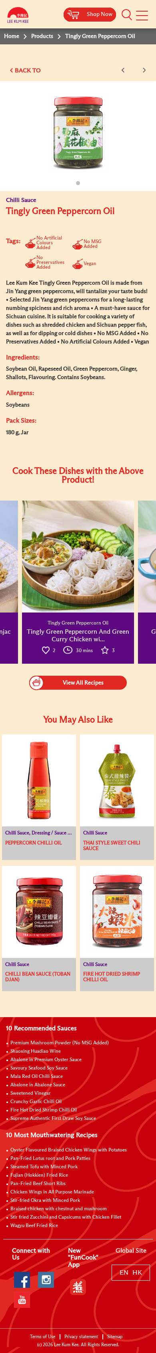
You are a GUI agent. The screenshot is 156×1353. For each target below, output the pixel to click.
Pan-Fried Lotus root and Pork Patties (50, 1158)
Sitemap (114, 1337)
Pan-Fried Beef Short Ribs (38, 1183)
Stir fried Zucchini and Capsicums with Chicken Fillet (65, 1217)
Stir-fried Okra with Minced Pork (45, 1200)
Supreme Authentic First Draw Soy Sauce (53, 1118)
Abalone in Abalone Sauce (37, 1085)
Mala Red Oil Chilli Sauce (36, 1076)
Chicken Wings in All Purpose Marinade (52, 1192)
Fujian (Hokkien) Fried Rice (39, 1175)
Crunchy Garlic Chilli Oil (36, 1102)
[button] (127, 14)
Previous (124, 70)
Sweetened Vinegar (30, 1093)
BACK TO (28, 71)
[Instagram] (46, 1280)
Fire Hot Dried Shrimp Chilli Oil (43, 1110)
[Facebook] (22, 1280)
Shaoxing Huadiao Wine (35, 1051)
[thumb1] (78, 557)
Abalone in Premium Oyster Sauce (46, 1060)
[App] (78, 1287)
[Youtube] (22, 1300)
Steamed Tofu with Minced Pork (44, 1167)
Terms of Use (42, 1337)
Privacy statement (81, 1337)
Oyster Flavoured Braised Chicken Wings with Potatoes (68, 1150)
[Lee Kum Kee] (18, 17)
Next (143, 70)
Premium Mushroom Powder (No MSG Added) (59, 1043)
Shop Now (99, 14)
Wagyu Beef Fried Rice (34, 1225)
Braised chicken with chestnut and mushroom (58, 1209)
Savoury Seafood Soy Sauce (39, 1068)
